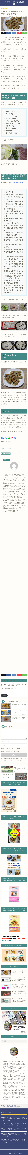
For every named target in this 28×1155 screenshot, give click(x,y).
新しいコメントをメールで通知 (12, 748)
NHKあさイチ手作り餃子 (7, 448)
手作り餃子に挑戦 (20, 451)
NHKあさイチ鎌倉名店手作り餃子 (9, 451)
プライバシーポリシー (13, 1151)
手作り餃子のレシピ (6, 453)
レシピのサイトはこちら (17, 182)
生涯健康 (8, 1105)
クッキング (4, 8)
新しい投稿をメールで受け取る (12, 751)
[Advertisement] (14, 532)
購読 (4, 695)
